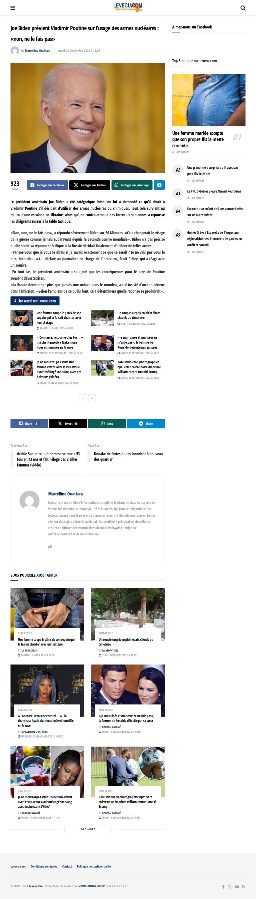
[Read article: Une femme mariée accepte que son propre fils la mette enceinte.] (209, 100)
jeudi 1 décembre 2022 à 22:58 (137, 323)
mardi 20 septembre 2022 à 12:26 (79, 50)
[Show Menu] (12, 7)
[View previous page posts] (83, 397)
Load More (87, 829)
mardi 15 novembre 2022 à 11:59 (139, 353)
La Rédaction (29, 650)
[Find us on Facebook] (223, 887)
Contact (67, 866)
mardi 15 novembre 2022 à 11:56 (58, 383)
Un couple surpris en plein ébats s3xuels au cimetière (139, 315)
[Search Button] (243, 7)
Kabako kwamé (111, 727)
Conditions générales (44, 866)
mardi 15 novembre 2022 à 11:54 (139, 378)
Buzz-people (25, 633)
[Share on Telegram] (159, 185)
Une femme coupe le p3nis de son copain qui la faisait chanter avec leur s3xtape (59, 317)
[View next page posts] (92, 397)
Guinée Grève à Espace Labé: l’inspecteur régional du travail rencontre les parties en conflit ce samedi (214, 238)
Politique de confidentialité (94, 866)
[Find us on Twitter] (230, 887)
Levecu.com (18, 866)
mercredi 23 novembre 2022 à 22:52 (60, 353)
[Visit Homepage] (128, 7)
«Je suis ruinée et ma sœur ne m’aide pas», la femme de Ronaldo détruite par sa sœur (137, 342)
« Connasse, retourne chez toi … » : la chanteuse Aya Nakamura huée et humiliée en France (60, 342)
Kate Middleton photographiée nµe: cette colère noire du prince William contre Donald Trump (139, 367)
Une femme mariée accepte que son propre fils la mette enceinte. (198, 139)
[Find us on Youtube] (237, 887)
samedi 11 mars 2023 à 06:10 (56, 328)
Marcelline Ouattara (37, 50)
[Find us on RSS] (244, 887)
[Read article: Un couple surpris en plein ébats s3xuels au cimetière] (102, 318)
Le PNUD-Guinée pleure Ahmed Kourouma (214, 191)
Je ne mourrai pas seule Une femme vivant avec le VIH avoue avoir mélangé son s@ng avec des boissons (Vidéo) (59, 369)
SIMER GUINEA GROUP (91, 886)
